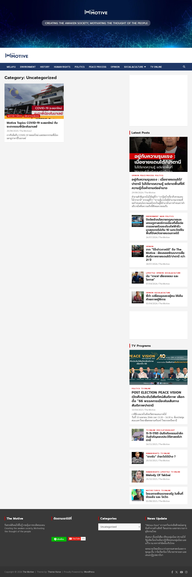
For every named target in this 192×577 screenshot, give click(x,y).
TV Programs (141, 345)
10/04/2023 (137, 409)
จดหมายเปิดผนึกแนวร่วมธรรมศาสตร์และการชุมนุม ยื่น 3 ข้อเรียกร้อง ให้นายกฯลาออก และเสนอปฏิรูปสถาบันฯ (165, 551)
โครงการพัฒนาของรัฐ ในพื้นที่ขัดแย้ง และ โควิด (164, 495)
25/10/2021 (151, 460)
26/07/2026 (151, 237)
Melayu (11, 66)
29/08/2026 (137, 192)
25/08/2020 (12, 130)
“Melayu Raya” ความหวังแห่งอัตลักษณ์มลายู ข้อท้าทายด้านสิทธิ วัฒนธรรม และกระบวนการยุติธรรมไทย (166, 528)
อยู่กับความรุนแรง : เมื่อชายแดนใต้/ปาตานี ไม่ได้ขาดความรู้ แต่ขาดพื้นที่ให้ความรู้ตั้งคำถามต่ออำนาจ (158, 183)
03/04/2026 (151, 303)
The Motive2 (26, 130)
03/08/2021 (151, 501)
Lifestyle (150, 273)
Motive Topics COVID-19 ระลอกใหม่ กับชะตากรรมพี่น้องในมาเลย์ (32, 125)
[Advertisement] (158, 100)
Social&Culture (133, 66)
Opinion (115, 66)
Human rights (62, 66)
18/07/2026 (151, 263)
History (45, 66)
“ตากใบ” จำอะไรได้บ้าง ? (161, 456)
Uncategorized (31, 116)
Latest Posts (141, 132)
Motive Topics (15, 116)
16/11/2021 (151, 444)
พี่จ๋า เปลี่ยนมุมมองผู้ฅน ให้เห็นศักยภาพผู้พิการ (164, 298)
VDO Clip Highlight (165, 430)
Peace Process (97, 66)
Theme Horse (54, 571)
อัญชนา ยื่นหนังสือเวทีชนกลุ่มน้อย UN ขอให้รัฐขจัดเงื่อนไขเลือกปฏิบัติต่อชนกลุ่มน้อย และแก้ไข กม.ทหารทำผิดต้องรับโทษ (165, 540)
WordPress (89, 571)
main (162, 216)
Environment (28, 66)
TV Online (156, 66)
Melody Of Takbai (158, 475)
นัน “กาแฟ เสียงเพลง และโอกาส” (162, 278)
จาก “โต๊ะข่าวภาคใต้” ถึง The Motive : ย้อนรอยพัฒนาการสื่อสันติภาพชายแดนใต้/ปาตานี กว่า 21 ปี (165, 254)
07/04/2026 (151, 283)
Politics (79, 66)
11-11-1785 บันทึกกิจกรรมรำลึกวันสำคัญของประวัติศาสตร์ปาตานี (164, 436)
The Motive (150, 192)
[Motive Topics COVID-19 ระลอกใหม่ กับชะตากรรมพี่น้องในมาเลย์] (34, 101)
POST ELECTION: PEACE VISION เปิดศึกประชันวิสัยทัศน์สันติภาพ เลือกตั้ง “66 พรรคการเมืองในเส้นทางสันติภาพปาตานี (158, 399)
